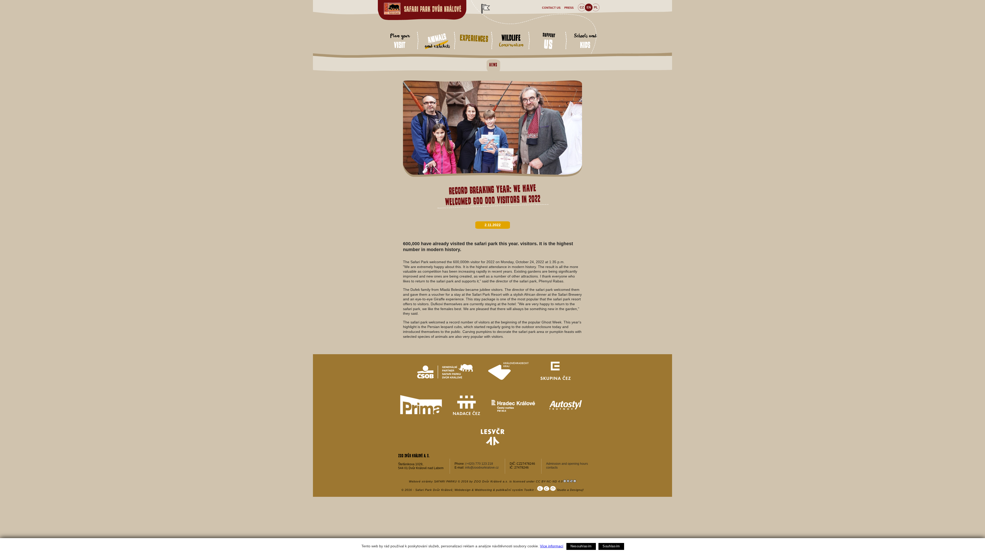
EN (589, 7)
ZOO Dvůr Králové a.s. (491, 481)
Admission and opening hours (567, 464)
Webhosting (483, 489)
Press (569, 7)
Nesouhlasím (581, 546)
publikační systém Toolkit (515, 489)
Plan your (399, 41)
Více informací (551, 546)
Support (549, 42)
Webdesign (463, 489)
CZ (582, 7)
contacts (552, 467)
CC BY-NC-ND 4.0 (549, 481)
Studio (561, 489)
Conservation (511, 41)
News (493, 64)
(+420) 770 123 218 (479, 464)
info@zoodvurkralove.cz (482, 467)
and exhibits (437, 41)
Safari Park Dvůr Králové (432, 9)
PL (596, 7)
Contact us (551, 7)
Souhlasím (611, 546)
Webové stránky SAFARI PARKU (433, 481)
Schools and (585, 41)
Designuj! (577, 489)
